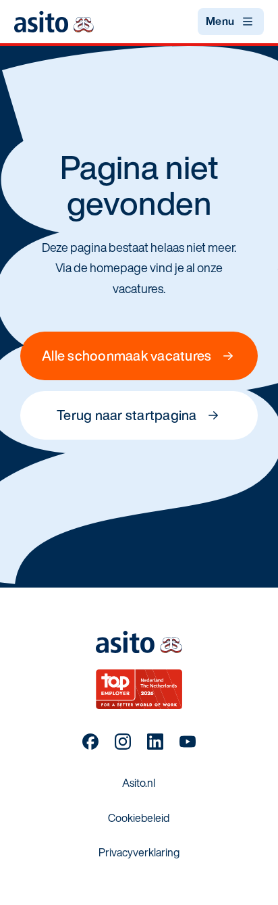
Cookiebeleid (138, 818)
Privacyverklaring (139, 852)
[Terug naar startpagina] (54, 21)
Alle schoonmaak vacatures (126, 355)
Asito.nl (138, 783)
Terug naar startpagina (127, 415)
